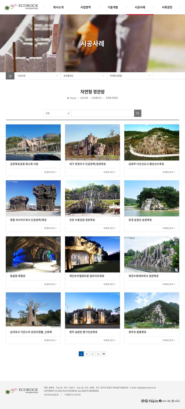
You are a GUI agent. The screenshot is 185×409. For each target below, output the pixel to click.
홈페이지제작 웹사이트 (108, 390)
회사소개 (58, 7)
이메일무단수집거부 (72, 394)
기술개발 (113, 7)
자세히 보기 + (50, 172)
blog (120, 390)
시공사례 (140, 7)
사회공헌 (167, 7)
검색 (137, 113)
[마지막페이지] (103, 353)
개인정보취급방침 (51, 394)
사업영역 (85, 7)
